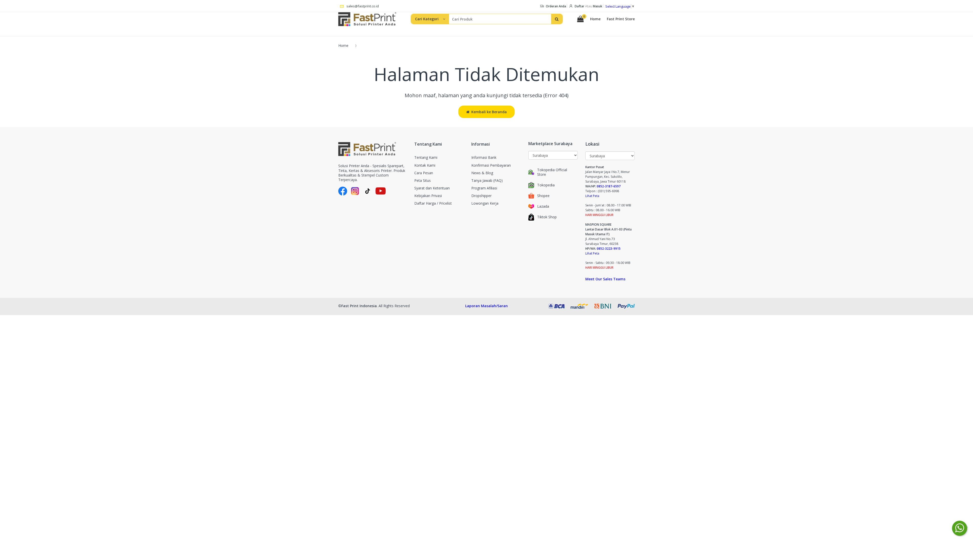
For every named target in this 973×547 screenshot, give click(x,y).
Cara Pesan (423, 172)
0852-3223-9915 (609, 248)
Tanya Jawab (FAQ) (487, 180)
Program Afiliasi (484, 188)
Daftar (579, 6)
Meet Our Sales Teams (605, 279)
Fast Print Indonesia (359, 305)
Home (595, 19)
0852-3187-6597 (609, 186)
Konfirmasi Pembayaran (491, 165)
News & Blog (482, 172)
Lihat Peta (592, 196)
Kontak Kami (424, 165)
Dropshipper (481, 195)
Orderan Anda (556, 6)
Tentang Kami (425, 157)
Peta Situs (422, 180)
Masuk (597, 6)
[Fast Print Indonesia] (372, 149)
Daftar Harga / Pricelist (433, 203)
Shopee (543, 195)
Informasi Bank (483, 157)
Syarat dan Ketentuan (432, 188)
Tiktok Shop (547, 217)
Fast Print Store (621, 19)
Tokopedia (546, 185)
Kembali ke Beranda (489, 111)
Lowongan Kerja (484, 203)
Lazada (543, 206)
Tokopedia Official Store (552, 172)
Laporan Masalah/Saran (486, 305)
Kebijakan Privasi (428, 195)
